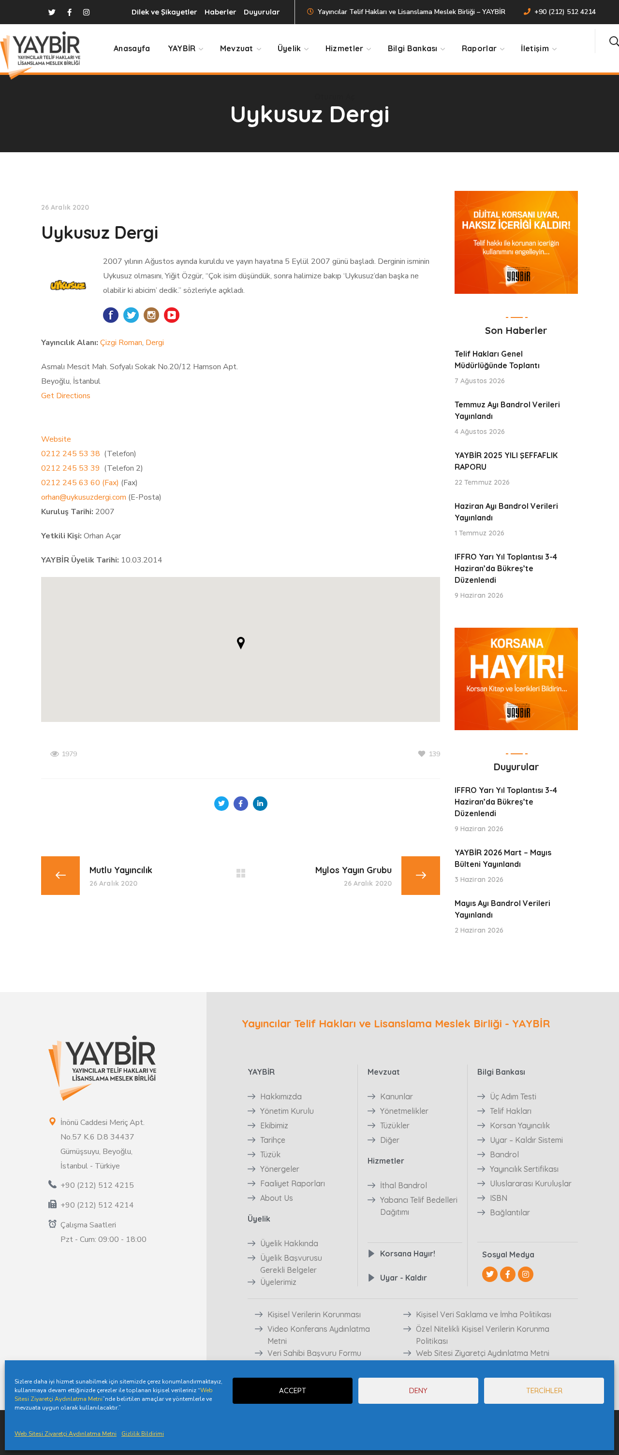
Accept (292, 1390)
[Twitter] (490, 1274)
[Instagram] (525, 1274)
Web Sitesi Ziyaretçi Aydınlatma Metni (66, 1434)
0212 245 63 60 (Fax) (80, 482)
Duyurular (262, 11)
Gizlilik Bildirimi (142, 1434)
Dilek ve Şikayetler (164, 11)
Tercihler (544, 1390)
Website (56, 439)
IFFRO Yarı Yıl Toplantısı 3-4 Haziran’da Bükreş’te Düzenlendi (506, 568)
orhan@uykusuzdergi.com (83, 497)
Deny (418, 1390)
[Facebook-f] (508, 1274)
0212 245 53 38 (71, 453)
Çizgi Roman (121, 342)
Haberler (220, 11)
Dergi (155, 342)
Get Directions (65, 395)
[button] (614, 41)
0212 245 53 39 (71, 468)
